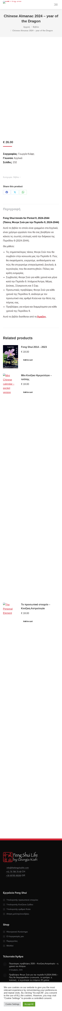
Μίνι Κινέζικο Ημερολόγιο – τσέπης (36, 377)
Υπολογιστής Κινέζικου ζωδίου (19, 904)
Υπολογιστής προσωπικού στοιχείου (22, 900)
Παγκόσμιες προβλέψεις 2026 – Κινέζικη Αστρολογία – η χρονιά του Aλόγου (33, 964)
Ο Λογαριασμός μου (15, 936)
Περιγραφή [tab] (11, 209)
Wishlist (9, 946)
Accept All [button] (29, 1004)
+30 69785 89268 (13, 875)
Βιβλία (16, 177)
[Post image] (5, 964)
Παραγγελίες (12, 941)
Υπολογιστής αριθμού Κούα (18, 909)
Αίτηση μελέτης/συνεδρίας (17, 914)
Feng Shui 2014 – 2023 (34, 347)
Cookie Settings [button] (12, 1004)
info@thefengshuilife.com (18, 868)
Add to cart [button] (28, 360)
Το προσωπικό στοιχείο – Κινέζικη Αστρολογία (35, 606)
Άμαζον (41, 316)
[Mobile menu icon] (56, 4)
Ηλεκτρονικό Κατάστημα (17, 932)
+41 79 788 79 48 (13, 872)
